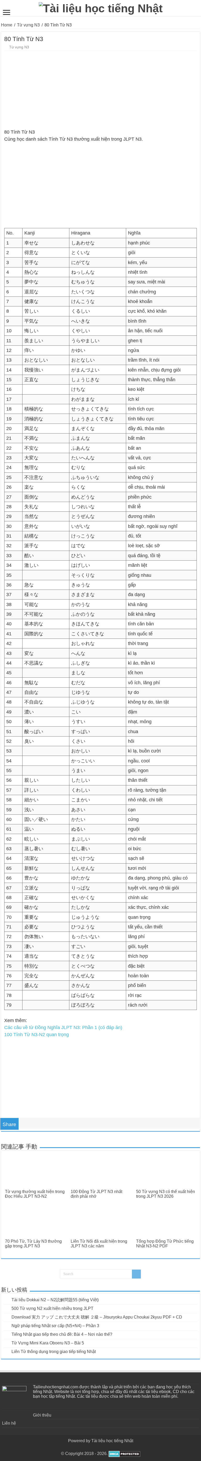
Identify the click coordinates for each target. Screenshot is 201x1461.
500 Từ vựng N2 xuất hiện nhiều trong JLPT (52, 1308)
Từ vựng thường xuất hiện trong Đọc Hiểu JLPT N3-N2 (35, 1194)
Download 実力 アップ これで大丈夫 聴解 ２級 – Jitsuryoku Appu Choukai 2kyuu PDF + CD (97, 1317)
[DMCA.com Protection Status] (124, 1453)
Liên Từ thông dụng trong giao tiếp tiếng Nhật (54, 1351)
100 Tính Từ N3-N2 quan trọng (36, 1034)
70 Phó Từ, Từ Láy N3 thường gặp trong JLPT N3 (33, 1243)
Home (6, 25)
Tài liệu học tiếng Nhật (112, 1441)
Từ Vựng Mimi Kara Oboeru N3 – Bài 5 (48, 1343)
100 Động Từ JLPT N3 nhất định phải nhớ (96, 1194)
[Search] (136, 1274)
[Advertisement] (100, 90)
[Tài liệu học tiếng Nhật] (101, 7)
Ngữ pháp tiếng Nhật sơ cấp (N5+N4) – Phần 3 (55, 1325)
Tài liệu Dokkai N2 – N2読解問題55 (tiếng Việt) (55, 1300)
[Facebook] (101, 1447)
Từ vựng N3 (28, 25)
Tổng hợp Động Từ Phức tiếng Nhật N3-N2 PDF (165, 1243)
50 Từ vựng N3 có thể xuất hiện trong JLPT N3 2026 (165, 1194)
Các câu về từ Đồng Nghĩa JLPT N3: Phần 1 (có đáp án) (63, 1027)
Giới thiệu (42, 1415)
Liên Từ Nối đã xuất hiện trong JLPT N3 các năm (99, 1243)
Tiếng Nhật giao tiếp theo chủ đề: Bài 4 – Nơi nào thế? (62, 1334)
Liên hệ (9, 1423)
